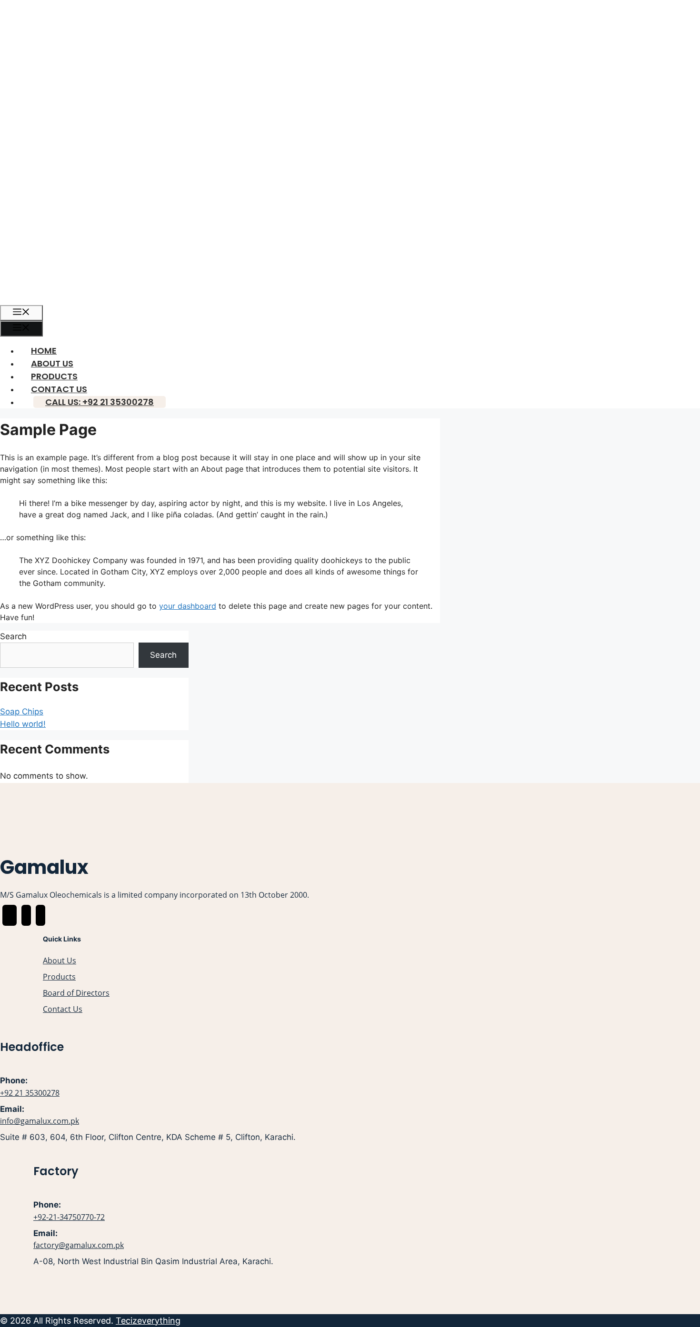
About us (52, 363)
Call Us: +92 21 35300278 (99, 402)
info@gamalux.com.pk (39, 1121)
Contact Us (59, 389)
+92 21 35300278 (30, 1093)
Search (13, 636)
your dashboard (187, 606)
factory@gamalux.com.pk (78, 1245)
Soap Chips (21, 711)
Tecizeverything (148, 1321)
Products (54, 376)
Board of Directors (76, 993)
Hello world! (23, 724)
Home (44, 351)
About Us (59, 960)
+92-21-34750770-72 (69, 1217)
